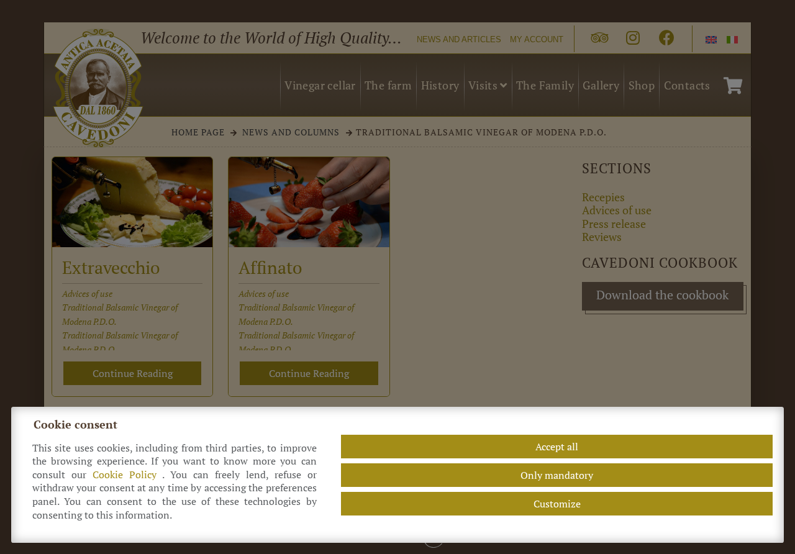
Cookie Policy (127, 474)
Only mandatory (556, 475)
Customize (557, 504)
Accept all (556, 446)
